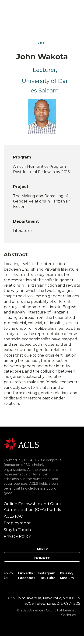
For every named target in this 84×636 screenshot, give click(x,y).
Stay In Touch (17, 529)
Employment (17, 523)
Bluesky (66, 573)
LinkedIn (25, 573)
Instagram (46, 573)
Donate (42, 558)
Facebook (26, 578)
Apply (42, 549)
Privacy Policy (17, 536)
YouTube (47, 578)
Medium (67, 578)
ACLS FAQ (13, 516)
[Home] (21, 444)
